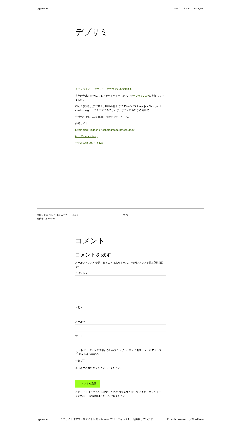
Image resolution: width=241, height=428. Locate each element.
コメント (81, 273)
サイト (79, 335)
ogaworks (43, 8)
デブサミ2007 (141, 95)
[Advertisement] (120, 64)
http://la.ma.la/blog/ (86, 136)
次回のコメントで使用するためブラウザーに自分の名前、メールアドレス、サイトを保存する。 (121, 352)
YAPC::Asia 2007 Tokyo (89, 142)
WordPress (197, 419)
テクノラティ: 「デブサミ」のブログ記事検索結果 (103, 89)
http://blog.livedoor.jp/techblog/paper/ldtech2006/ (105, 129)
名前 (78, 307)
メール (80, 321)
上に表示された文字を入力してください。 (99, 367)
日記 (75, 215)
